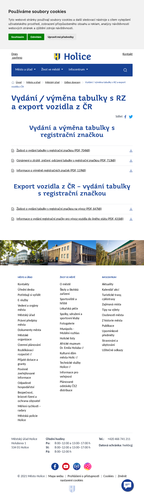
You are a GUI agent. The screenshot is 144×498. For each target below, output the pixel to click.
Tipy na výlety (110, 310)
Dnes (16, 56)
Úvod (19, 82)
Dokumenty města (29, 330)
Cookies (108, 476)
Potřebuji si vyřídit (29, 295)
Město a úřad (33, 82)
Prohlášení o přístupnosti (83, 476)
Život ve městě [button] (51, 69)
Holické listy (67, 338)
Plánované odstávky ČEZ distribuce (68, 386)
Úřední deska (26, 290)
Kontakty (23, 284)
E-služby (23, 300)
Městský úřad (52, 82)
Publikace (108, 326)
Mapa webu (55, 476)
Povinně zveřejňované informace (26, 374)
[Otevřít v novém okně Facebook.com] (55, 466)
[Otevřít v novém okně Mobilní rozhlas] (77, 466)
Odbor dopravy (72, 82)
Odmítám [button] (35, 36)
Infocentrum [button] (77, 69)
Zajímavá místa (111, 304)
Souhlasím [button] (17, 36)
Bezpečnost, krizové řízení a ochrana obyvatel (29, 397)
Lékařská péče (69, 308)
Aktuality (107, 284)
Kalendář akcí (110, 290)
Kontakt (128, 54)
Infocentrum (109, 277)
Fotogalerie (67, 323)
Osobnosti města (113, 315)
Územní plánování (29, 345)
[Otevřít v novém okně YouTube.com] (66, 466)
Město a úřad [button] (24, 69)
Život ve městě (67, 277)
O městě (65, 284)
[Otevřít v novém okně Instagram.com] (88, 466)
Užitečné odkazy (112, 350)
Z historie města (112, 320)
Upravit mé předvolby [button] (61, 36)
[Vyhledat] (125, 70)
